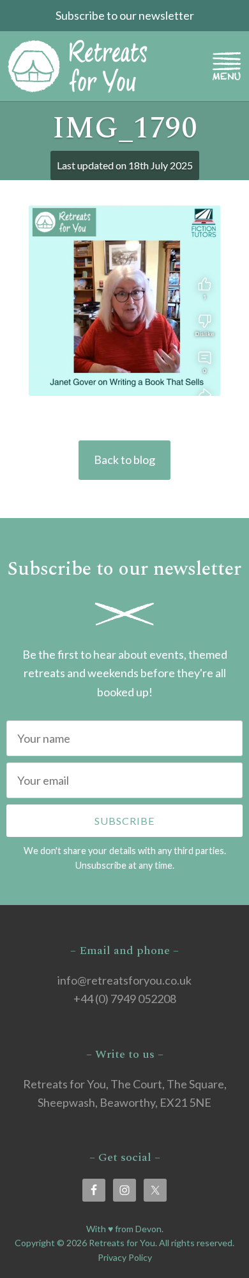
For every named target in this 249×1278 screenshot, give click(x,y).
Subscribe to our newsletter (125, 15)
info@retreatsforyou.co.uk (124, 980)
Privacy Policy (125, 1257)
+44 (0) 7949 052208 (124, 999)
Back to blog (124, 460)
